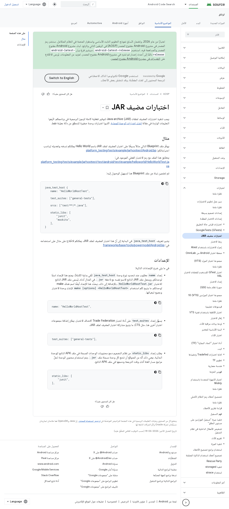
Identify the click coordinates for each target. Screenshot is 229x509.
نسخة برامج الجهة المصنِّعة (165, 475)
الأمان (183, 23)
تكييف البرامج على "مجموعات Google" (99, 486)
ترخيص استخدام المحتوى (89, 420)
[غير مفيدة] (43, 94)
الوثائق (222, 14)
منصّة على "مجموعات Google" (103, 475)
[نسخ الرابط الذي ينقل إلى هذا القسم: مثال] (158, 139)
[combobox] (78, 4)
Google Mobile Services (45, 469)
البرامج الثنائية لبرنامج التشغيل (163, 481)
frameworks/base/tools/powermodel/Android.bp (134, 245)
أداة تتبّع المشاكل (51, 481)
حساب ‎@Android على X (105, 452)
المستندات (193, 4)
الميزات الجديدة (217, 23)
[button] (208, 48)
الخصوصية (112, 501)
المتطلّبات (172, 458)
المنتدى (151, 501)
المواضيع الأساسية (163, 23)
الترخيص (125, 501)
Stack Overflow (50, 475)
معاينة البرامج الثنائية (167, 469)
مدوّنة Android (110, 463)
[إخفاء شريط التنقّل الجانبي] (185, 502)
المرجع (74, 23)
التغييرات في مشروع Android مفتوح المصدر (135, 59)
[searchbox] (205, 34)
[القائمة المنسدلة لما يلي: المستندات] (184, 4)
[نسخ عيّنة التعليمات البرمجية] (167, 183)
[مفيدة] (48, 94)
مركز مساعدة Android (48, 452)
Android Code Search (161, 4)
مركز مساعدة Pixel (50, 458)
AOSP (166, 93)
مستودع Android (168, 452)
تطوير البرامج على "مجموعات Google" (99, 481)
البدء (198, 23)
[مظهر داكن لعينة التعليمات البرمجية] (162, 183)
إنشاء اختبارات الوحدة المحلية (126, 123)
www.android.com (48, 463)
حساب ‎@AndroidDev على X (103, 458)
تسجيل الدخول (11, 4)
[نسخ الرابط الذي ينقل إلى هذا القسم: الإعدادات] (150, 261)
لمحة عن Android (168, 501)
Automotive (94, 23)
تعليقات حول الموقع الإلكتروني (89, 501)
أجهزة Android (120, 23)
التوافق (141, 23)
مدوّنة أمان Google (108, 469)
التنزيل (173, 463)
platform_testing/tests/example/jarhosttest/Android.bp (121, 150)
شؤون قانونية (138, 501)
